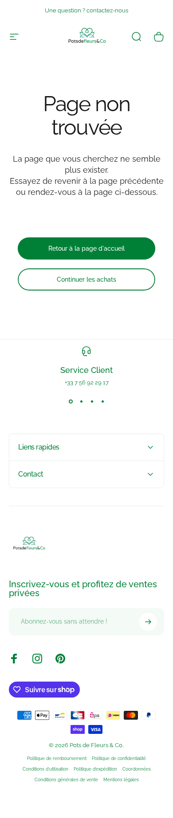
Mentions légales (121, 779)
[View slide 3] (91, 401)
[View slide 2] (81, 401)
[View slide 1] (70, 401)
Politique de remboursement (56, 758)
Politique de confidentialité (119, 758)
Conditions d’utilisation (45, 768)
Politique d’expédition (95, 768)
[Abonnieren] (148, 622)
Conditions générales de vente (66, 779)
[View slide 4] (102, 401)
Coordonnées (136, 768)
